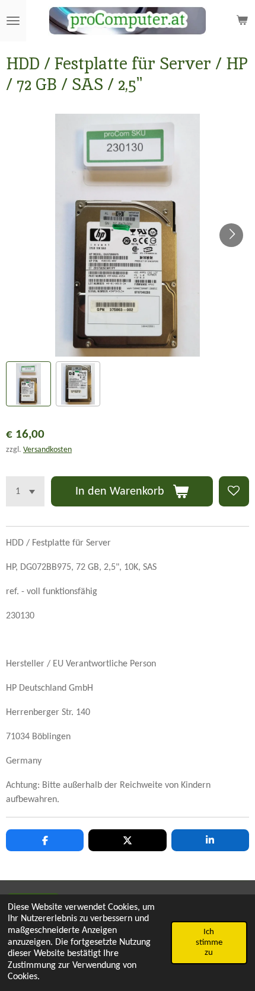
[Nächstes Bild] (231, 235)
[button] (28, 383)
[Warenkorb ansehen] (242, 20)
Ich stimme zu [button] (209, 942)
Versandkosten (47, 450)
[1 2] (25, 491)
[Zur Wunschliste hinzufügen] (234, 491)
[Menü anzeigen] (13, 20)
